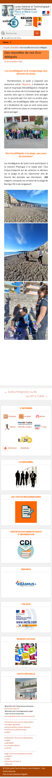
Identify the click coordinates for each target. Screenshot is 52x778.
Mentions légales (20, 774)
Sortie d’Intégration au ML (20, 392)
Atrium (42, 416)
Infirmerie (13, 448)
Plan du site (7, 774)
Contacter (12, 416)
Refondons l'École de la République (19, 738)
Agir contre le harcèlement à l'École (19, 754)
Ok (37, 33)
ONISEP (9, 756)
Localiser (27, 416)
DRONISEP (10, 743)
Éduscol (9, 764)
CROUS (8, 748)
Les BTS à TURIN (37, 396)
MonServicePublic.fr (13, 761)
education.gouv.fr (12, 708)
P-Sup (44, 427)
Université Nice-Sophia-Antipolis (18, 727)
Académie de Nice (12, 37)
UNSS (8, 732)
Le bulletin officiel (12, 745)
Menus (12, 427)
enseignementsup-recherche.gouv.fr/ (20, 716)
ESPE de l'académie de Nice (16, 729)
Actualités (14, 47)
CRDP (8, 740)
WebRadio (25, 448)
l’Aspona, (26, 84)
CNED (8, 759)
